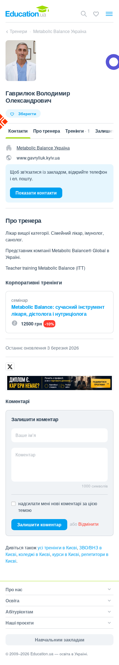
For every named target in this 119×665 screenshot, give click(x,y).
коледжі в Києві (34, 554)
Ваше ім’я (25, 435)
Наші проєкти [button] (19, 623)
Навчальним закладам (59, 639)
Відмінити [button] (88, 524)
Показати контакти (36, 192)
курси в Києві (65, 554)
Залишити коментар (39, 524)
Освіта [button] (12, 600)
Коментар (25, 454)
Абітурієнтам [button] (19, 611)
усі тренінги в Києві (57, 547)
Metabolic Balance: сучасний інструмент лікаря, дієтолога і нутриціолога (57, 310)
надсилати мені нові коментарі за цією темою (57, 506)
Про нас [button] (14, 589)
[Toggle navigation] (109, 14)
